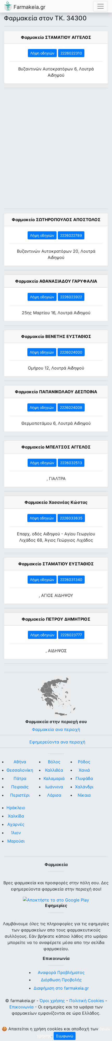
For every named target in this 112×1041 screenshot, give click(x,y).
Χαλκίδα (16, 816)
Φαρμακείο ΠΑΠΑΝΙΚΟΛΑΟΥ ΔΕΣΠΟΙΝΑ (56, 391)
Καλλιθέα (54, 770)
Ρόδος (84, 761)
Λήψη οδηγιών (42, 53)
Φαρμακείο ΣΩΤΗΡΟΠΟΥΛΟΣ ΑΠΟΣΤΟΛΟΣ (56, 219)
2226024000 (71, 352)
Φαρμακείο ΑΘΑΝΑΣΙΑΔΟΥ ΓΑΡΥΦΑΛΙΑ (56, 281)
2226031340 (71, 579)
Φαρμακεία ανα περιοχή (56, 729)
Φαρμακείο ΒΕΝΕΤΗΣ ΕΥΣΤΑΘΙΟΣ (56, 336)
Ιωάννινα (54, 786)
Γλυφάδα (84, 778)
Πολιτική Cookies (86, 1000)
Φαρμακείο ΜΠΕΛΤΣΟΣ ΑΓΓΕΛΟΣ (56, 447)
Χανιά (84, 770)
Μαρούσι (15, 841)
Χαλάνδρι (84, 786)
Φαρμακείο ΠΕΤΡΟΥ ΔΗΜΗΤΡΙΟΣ (56, 619)
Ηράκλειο (16, 807)
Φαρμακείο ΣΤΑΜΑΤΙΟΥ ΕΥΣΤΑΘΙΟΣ (56, 563)
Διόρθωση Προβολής (61, 979)
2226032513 (71, 463)
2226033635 (71, 518)
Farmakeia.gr (28, 7)
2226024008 (71, 407)
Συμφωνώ (64, 1036)
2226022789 (71, 235)
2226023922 (71, 297)
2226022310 (71, 53)
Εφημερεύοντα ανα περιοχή (57, 742)
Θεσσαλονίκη (20, 770)
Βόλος (54, 761)
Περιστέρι (19, 795)
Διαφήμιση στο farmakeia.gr (61, 988)
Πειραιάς (20, 786)
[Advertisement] (56, 148)
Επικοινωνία (21, 1006)
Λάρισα (54, 795)
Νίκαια (84, 795)
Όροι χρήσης (52, 1000)
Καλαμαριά (54, 778)
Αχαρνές (15, 824)
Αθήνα (20, 761)
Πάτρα (20, 778)
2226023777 (71, 635)
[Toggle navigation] (100, 6)
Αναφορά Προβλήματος (61, 972)
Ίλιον (16, 832)
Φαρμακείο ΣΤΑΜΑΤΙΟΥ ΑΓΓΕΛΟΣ (56, 37)
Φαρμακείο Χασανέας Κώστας (56, 502)
